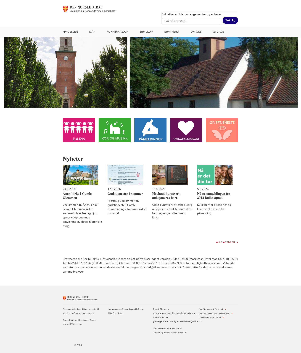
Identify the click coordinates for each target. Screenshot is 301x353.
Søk (227, 20)
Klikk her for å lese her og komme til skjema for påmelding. (214, 209)
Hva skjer (70, 32)
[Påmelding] (150, 130)
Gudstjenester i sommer (125, 193)
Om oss (196, 32)
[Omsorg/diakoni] (186, 130)
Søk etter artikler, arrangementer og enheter (191, 14)
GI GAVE (218, 32)
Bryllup (146, 32)
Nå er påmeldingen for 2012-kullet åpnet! (213, 195)
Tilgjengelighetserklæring (209, 317)
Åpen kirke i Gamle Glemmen (77, 195)
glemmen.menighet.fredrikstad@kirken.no (174, 313)
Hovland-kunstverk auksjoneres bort (166, 195)
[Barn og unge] (79, 130)
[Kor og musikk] (115, 130)
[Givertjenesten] (222, 130)
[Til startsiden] (89, 9)
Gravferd (171, 32)
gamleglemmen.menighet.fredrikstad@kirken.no (177, 321)
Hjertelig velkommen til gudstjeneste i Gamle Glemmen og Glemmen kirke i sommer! (127, 207)
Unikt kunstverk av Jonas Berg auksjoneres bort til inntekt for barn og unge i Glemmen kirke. (172, 211)
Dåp (92, 32)
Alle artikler (225, 242)
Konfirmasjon (118, 32)
